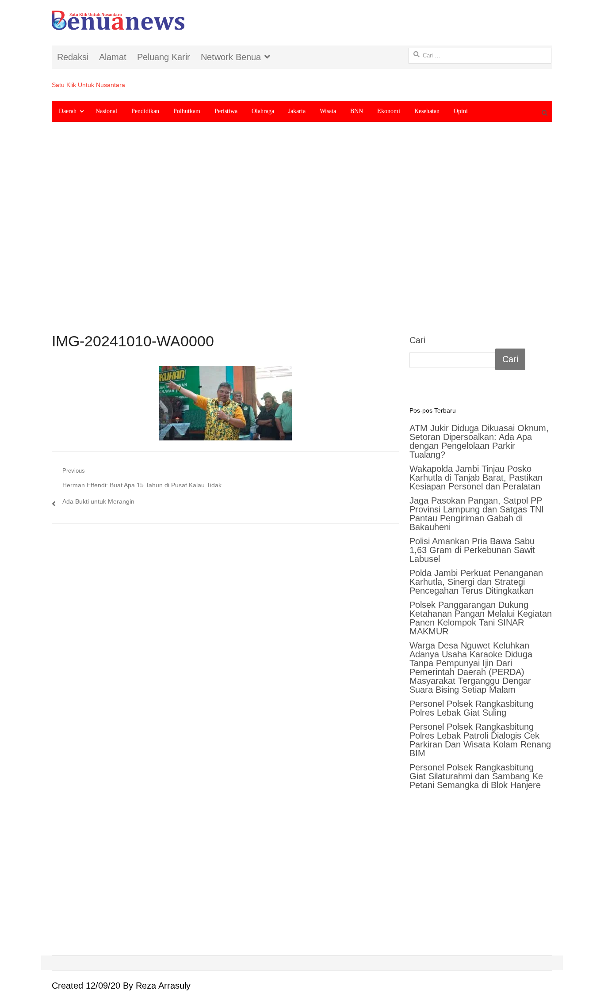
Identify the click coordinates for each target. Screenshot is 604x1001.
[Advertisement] (302, 234)
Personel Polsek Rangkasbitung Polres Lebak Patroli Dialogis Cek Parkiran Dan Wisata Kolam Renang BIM (480, 740)
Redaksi (72, 57)
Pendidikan (145, 111)
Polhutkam (186, 111)
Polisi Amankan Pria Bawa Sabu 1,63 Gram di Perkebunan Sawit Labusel (472, 550)
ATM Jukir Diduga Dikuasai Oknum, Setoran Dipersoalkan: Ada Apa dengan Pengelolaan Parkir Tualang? (479, 441)
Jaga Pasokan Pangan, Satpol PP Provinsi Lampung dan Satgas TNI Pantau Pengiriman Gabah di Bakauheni (476, 514)
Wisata (328, 111)
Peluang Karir (163, 57)
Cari (417, 340)
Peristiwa (225, 111)
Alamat (112, 57)
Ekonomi (388, 111)
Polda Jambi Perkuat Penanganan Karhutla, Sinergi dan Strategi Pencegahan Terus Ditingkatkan (476, 581)
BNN (356, 111)
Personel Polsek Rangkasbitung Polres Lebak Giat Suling (471, 708)
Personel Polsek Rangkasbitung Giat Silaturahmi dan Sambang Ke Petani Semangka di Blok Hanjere (476, 776)
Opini (461, 111)
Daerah (67, 111)
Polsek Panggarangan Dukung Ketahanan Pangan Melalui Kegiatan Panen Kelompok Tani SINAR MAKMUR (480, 618)
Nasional (106, 111)
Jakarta (297, 111)
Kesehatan (427, 111)
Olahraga (263, 111)
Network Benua (231, 57)
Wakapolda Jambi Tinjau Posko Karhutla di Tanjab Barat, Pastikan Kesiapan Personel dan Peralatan (476, 477)
